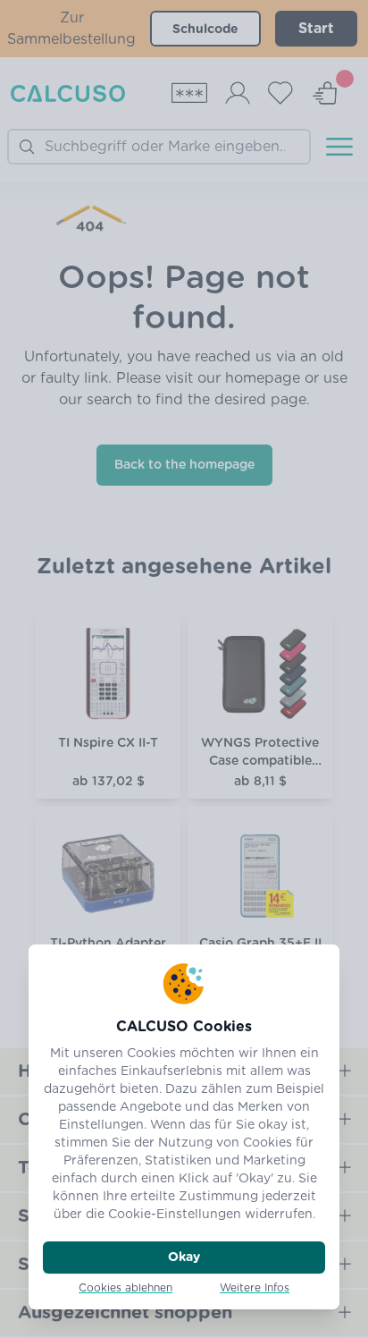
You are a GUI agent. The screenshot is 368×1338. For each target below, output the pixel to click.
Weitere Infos (254, 1288)
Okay (184, 1257)
